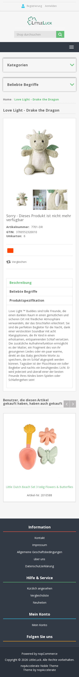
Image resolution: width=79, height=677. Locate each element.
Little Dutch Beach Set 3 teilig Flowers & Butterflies (39, 487)
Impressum (39, 545)
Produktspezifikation (27, 300)
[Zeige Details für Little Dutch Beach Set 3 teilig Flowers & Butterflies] (39, 449)
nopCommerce (48, 654)
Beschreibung (21, 282)
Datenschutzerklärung (39, 566)
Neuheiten (39, 602)
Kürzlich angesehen (39, 588)
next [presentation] (73, 404)
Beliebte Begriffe (23, 291)
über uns (39, 559)
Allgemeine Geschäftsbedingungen (39, 552)
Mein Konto (39, 625)
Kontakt (39, 538)
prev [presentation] (67, 404)
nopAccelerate (46, 670)
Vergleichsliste (39, 595)
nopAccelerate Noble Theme (39, 666)
